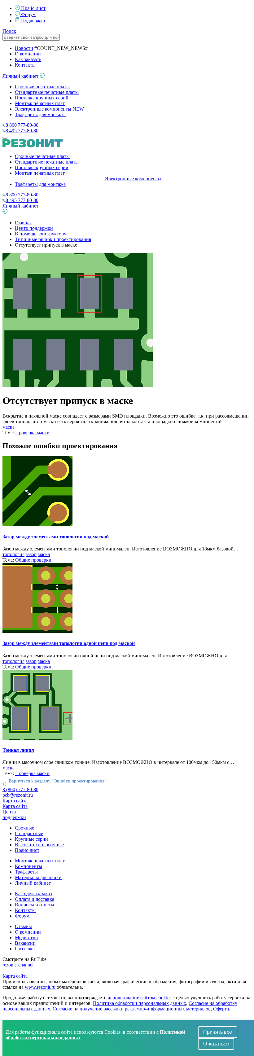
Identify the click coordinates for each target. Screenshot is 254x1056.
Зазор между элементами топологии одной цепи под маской (68, 643)
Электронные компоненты (49, 109)
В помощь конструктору (40, 233)
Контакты (25, 65)
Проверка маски (32, 432)
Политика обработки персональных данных (139, 1003)
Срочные (24, 827)
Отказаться (216, 1043)
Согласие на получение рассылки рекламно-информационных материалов (132, 1008)
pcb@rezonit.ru (17, 795)
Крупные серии (31, 839)
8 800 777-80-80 (22, 125)
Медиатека (26, 937)
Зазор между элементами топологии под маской (55, 536)
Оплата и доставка (34, 899)
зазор (31, 554)
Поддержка (33, 20)
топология (13, 554)
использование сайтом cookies (139, 997)
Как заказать (28, 59)
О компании (28, 53)
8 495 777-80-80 (22, 130)
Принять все (217, 1032)
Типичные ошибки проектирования (53, 239)
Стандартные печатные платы (47, 92)
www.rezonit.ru (40, 987)
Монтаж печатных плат (40, 103)
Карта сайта (15, 800)
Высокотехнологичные (39, 844)
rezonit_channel (17, 964)
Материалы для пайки (38, 877)
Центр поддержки (34, 228)
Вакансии (25, 943)
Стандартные (29, 833)
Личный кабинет (21, 76)
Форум (28, 14)
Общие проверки (33, 560)
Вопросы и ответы (34, 904)
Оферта (221, 1008)
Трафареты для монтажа (40, 114)
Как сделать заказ (33, 893)
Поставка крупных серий (41, 97)
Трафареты (26, 871)
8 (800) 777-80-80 (20, 789)
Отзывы (23, 926)
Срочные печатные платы (42, 86)
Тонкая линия (18, 750)
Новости (24, 48)
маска (8, 427)
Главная (23, 222)
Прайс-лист (33, 8)
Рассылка (25, 948)
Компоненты (28, 866)
